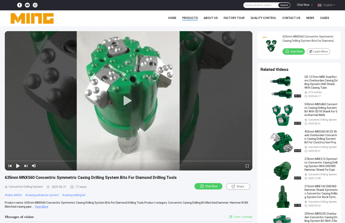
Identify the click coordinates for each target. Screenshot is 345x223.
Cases (324, 18)
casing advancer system (43, 195)
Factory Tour (234, 18)
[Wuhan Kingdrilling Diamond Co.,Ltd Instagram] (35, 5)
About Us (211, 18)
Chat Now (303, 4)
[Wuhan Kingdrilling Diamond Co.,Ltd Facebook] (19, 5)
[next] (26, 166)
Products (190, 18)
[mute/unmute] (34, 166)
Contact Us (291, 18)
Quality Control (263, 18)
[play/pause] (18, 166)
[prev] (10, 166)
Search (284, 5)
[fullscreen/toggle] (247, 166)
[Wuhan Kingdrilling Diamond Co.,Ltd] (32, 18)
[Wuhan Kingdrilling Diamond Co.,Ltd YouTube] (27, 5)
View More (41, 206)
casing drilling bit (74, 195)
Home (172, 18)
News (310, 18)
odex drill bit (14, 195)
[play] (129, 101)
